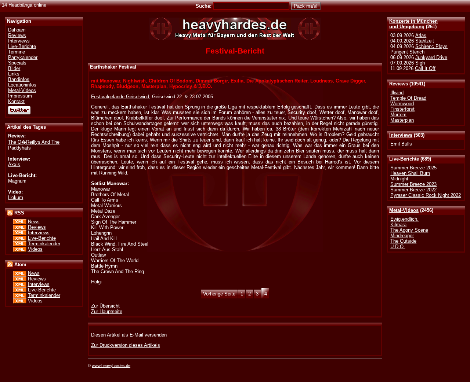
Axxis (14, 164)
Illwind (397, 92)
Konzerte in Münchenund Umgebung (413, 23)
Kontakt (16, 101)
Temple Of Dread (408, 98)
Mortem (398, 114)
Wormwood (402, 103)
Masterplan (402, 120)
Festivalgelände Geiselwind (120, 96)
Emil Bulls (401, 144)
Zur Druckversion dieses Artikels (125, 345)
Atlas (420, 35)
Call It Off (425, 68)
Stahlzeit (424, 41)
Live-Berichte (404, 159)
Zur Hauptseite (106, 311)
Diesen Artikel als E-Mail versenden (129, 335)
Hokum (15, 197)
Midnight (399, 178)
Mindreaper (402, 235)
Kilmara (398, 224)
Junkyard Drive (431, 57)
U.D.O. (397, 246)
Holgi (96, 281)
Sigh (420, 63)
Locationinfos (22, 85)
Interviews (400, 135)
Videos (35, 249)
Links (13, 74)
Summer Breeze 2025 (413, 167)
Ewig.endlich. (404, 219)
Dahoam (17, 30)
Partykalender (22, 57)
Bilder (14, 68)
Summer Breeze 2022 (413, 189)
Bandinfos (18, 79)
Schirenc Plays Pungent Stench (419, 49)
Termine (16, 52)
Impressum (20, 96)
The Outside (403, 241)
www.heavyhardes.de (111, 365)
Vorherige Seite (219, 294)
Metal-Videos (404, 210)
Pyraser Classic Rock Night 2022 (425, 195)
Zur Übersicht (105, 306)
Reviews (398, 84)
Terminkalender (44, 243)
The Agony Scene (409, 230)
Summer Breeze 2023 (413, 184)
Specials (17, 63)
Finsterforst (402, 109)
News (34, 221)
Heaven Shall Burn (410, 173)
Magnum (17, 181)
